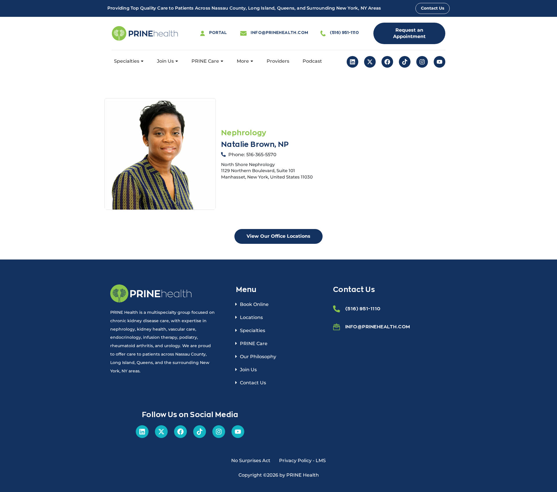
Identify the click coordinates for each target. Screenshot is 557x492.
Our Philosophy (258, 356)
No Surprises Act (250, 460)
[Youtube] (439, 62)
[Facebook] (387, 62)
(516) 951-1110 (344, 32)
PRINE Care (205, 61)
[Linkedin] (352, 62)
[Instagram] (422, 62)
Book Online (254, 304)
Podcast (312, 61)
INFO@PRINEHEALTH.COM (279, 32)
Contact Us (253, 382)
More (243, 61)
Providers (278, 61)
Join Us (165, 61)
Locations (251, 317)
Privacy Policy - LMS (302, 460)
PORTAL (218, 32)
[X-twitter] (370, 62)
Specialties (126, 61)
